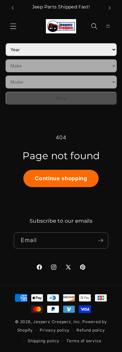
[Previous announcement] (13, 8)
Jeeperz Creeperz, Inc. (57, 321)
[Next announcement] (109, 8)
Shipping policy (44, 340)
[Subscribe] (100, 240)
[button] (13, 26)
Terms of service (83, 340)
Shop (61, 98)
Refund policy (90, 330)
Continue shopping (61, 178)
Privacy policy (55, 330)
